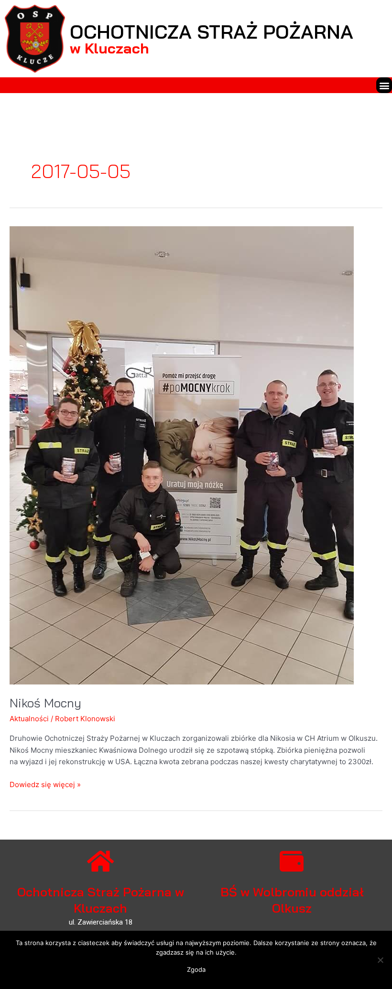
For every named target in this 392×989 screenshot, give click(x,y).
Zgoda (196, 969)
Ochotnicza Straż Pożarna (211, 31)
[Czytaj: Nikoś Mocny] (182, 454)
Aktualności (29, 718)
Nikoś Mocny (45, 703)
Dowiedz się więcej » (45, 784)
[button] (384, 85)
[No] (380, 960)
